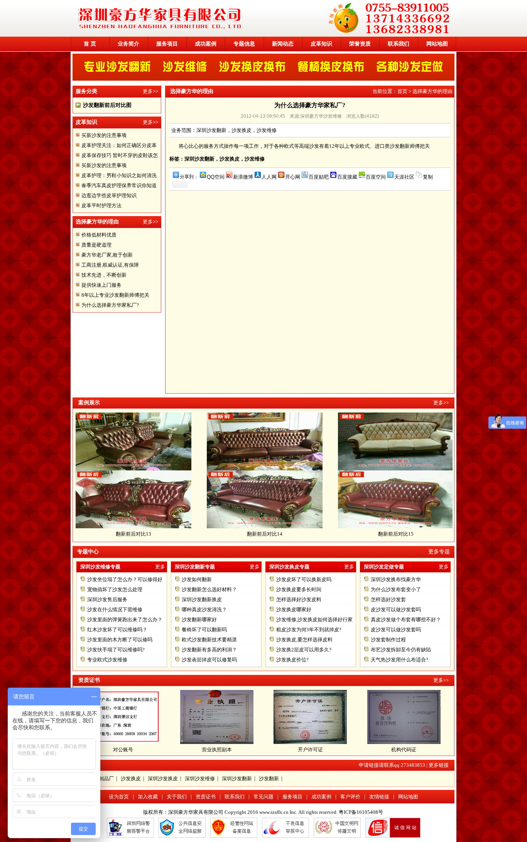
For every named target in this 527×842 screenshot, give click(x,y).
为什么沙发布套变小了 (396, 589)
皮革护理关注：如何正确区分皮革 (119, 145)
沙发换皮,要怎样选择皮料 (304, 639)
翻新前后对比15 (371, 534)
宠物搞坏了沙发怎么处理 (114, 589)
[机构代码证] (404, 742)
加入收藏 (148, 797)
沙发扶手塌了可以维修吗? (116, 650)
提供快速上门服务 (101, 285)
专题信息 (244, 44)
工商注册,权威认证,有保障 (110, 265)
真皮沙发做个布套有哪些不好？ (406, 619)
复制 (428, 176)
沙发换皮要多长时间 (298, 589)
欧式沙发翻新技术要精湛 (209, 639)
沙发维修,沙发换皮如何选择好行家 (314, 619)
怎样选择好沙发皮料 (298, 599)
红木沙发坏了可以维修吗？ (117, 629)
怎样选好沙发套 (388, 599)
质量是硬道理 (96, 245)
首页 (402, 91)
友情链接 (379, 797)
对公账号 (123, 749)
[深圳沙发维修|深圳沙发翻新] (267, 35)
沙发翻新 (269, 778)
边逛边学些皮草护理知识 (109, 195)
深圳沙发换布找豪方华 (396, 579)
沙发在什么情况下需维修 (114, 609)
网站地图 (437, 44)
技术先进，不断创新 (104, 275)
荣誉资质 (360, 44)
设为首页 (119, 797)
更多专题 (439, 552)
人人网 (269, 176)
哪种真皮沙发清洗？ (204, 609)
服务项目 (167, 44)
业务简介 (128, 44)
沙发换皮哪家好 (293, 609)
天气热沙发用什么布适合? (399, 660)
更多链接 (439, 765)
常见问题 (263, 797)
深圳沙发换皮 (163, 778)
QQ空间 (216, 176)
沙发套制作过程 (388, 639)
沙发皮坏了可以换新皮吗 (303, 579)
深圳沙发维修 (200, 778)
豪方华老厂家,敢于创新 (107, 255)
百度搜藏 (347, 176)
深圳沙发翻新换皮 (202, 599)
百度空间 (376, 176)
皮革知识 (321, 44)
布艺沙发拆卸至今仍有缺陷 (401, 650)
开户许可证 (310, 749)
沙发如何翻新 (197, 579)
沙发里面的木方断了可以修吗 (119, 639)
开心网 (292, 176)
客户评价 (350, 797)
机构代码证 (403, 749)
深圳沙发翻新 (237, 778)
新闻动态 (283, 44)
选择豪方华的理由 (432, 91)
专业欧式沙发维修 (107, 660)
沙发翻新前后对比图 (107, 105)
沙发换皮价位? (292, 660)
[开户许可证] (310, 742)
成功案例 (205, 44)
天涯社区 (404, 176)
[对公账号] (123, 742)
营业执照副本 (217, 749)
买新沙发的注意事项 (104, 135)
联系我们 (398, 44)
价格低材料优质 (99, 235)
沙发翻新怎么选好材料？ (209, 589)
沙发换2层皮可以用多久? (303, 650)
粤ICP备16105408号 (361, 812)
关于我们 (177, 797)
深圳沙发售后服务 (107, 599)
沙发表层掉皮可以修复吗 (209, 660)
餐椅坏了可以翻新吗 (204, 629)
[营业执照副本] (216, 742)
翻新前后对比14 (240, 534)
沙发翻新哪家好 (199, 619)
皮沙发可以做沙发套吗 (396, 609)
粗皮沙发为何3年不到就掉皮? (308, 629)
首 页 (90, 44)
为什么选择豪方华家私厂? (110, 305)
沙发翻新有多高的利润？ (209, 650)
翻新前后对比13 (109, 534)
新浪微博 (243, 176)
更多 (160, 567)
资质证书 (206, 797)
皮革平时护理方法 (101, 205)
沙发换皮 (131, 778)
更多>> (150, 91)
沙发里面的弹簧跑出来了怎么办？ (124, 619)
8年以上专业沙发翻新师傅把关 (115, 295)
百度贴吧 (319, 176)
